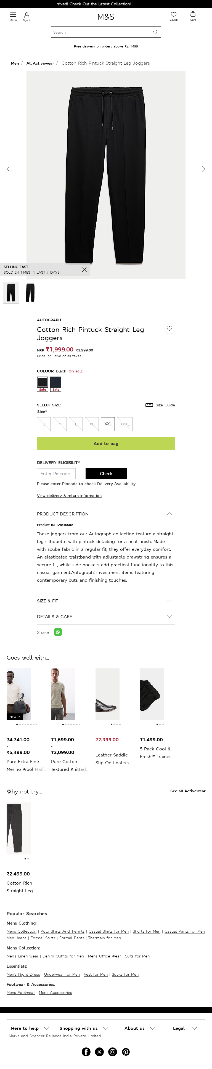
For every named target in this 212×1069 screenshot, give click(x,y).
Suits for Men (137, 956)
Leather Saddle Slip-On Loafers (112, 759)
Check (106, 474)
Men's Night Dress (23, 974)
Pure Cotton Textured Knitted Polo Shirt (68, 766)
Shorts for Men (146, 931)
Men (15, 63)
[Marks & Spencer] (106, 20)
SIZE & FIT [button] (47, 601)
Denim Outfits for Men (63, 956)
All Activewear (40, 63)
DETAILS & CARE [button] (54, 617)
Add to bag (106, 443)
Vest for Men (96, 974)
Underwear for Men (62, 974)
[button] (203, 168)
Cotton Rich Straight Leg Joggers (20, 887)
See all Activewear (188, 790)
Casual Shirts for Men (109, 931)
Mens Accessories (55, 992)
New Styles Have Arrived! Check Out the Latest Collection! (67, 3)
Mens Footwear (21, 992)
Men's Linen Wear (22, 956)
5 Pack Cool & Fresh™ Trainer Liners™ (155, 753)
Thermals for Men (104, 937)
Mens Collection (21, 931)
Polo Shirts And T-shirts (62, 931)
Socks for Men (125, 974)
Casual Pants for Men (185, 931)
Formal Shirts (43, 937)
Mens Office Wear (104, 956)
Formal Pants (71, 937)
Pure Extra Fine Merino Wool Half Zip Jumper (25, 766)
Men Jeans (16, 937)
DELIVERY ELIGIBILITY (58, 462)
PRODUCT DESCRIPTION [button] (63, 514)
